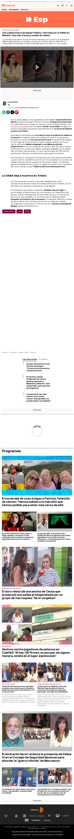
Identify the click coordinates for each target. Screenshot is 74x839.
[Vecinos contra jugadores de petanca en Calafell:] (37, 625)
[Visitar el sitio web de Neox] (24, 815)
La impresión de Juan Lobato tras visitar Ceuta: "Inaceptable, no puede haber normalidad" (38, 397)
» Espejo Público (23, 352)
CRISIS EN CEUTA (8, 684)
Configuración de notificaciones (42, 834)
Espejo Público (9, 211)
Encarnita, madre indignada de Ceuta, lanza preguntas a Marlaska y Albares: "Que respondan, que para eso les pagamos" (38, 382)
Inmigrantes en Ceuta (11, 588)
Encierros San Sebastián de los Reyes (25, 1)
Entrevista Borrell (61, 1)
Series (4, 10)
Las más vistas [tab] (30, 359)
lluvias (27, 211)
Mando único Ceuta (48, 1)
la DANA (35, 164)
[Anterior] (1, 1)
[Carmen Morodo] (54, 777)
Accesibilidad (58, 834)
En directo (6, 646)
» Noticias (32, 352)
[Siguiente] (72, 1)
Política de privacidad (27, 831)
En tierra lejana (8, 1)
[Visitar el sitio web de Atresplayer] (37, 820)
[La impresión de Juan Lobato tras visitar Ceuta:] (19, 777)
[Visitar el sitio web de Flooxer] (47, 820)
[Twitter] (9, 105)
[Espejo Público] (37, 26)
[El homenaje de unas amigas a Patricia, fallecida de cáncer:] (37, 476)
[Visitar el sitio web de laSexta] (16, 815)
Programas (14, 10)
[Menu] (71, 5)
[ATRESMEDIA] (37, 810)
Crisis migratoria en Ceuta (49, 684)
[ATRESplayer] (67, 5)
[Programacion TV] (62, 5)
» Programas (12, 352)
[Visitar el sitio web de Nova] (32, 815)
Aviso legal (15, 831)
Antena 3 (5, 352)
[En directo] (58, 5)
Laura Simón (13, 102)
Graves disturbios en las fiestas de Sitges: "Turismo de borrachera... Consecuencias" (38, 367)
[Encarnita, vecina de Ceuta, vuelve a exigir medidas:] (19, 522)
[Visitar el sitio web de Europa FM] (66, 815)
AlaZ (39, 1)
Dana (19, 211)
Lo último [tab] (42, 359)
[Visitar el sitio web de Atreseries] (49, 815)
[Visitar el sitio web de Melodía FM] (26, 820)
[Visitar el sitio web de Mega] (41, 815)
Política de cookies (40, 831)
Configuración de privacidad (21, 834)
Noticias (24, 10)
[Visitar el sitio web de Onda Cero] (57, 815)
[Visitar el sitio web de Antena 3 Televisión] (8, 815)
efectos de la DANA (20, 126)
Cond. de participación (55, 831)
